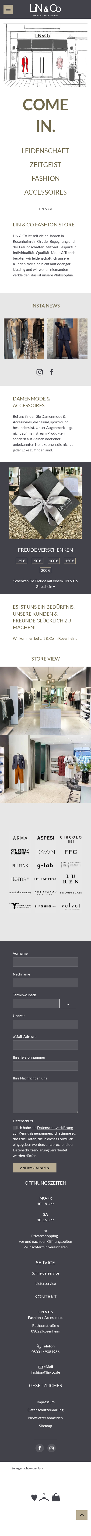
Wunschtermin (36, 1247)
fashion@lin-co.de (45, 1372)
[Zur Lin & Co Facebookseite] (51, 372)
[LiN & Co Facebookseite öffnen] (39, 1448)
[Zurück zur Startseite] (45, 10)
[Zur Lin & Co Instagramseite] (39, 372)
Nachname (21, 974)
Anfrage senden (34, 1168)
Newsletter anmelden (45, 1417)
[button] (8, 9)
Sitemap (45, 1425)
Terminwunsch (24, 995)
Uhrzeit (19, 1015)
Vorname (20, 953)
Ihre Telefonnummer (29, 1057)
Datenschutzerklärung (55, 1127)
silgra (39, 1468)
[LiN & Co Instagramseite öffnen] (51, 1448)
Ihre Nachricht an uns (30, 1078)
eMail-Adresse (24, 1036)
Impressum (46, 1402)
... (68, 1003)
